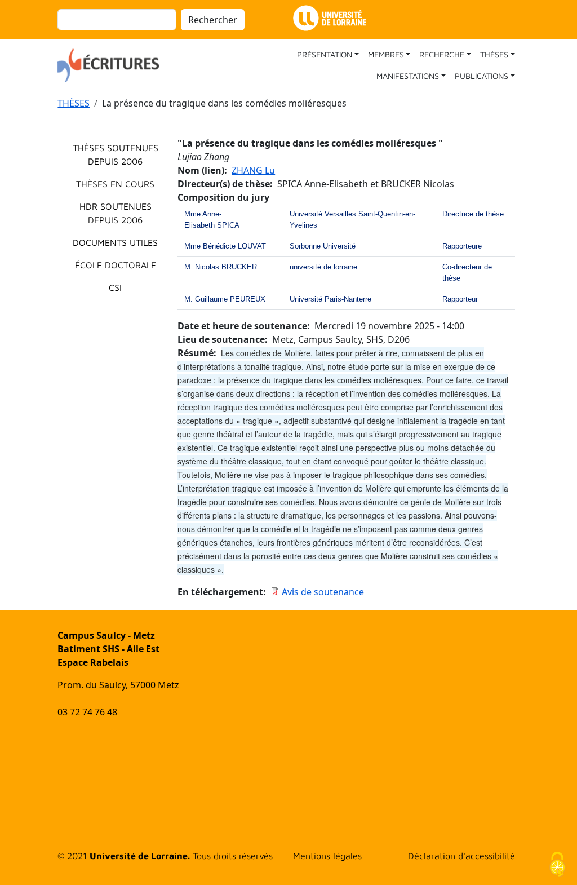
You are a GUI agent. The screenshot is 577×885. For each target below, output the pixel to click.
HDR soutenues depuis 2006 (115, 213)
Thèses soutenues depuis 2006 (115, 154)
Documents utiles (115, 242)
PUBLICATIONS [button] (481, 76)
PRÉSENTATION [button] (324, 54)
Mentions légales (327, 856)
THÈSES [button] (494, 54)
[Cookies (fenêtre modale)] (557, 865)
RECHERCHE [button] (441, 54)
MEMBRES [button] (386, 54)
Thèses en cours (115, 184)
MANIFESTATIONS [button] (407, 76)
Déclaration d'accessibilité (461, 856)
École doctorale (115, 265)
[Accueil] (112, 65)
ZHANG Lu (253, 170)
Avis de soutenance (323, 592)
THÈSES (73, 103)
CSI (115, 287)
